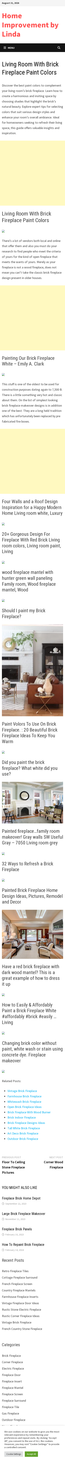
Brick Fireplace (11, 1356)
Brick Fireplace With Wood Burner (29, 1112)
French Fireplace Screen (17, 1284)
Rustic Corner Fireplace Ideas (21, 1316)
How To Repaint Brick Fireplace (23, 1244)
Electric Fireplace (13, 1368)
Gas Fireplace (10, 1413)
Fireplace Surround (14, 1401)
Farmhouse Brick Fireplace (24, 1096)
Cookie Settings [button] (13, 1454)
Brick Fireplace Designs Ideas (26, 1123)
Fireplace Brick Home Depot (21, 1198)
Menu (11, 47)
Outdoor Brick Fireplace (22, 1139)
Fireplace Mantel (12, 1388)
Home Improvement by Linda (30, 25)
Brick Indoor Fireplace (21, 1117)
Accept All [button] (31, 1454)
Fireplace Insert (12, 1381)
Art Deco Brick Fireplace (22, 1133)
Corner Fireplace (12, 1362)
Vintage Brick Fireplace (22, 1091)
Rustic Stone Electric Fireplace (21, 1310)
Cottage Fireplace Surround (19, 1277)
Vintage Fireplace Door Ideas (20, 1303)
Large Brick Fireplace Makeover (23, 1214)
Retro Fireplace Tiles (15, 1271)
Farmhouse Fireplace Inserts (20, 1297)
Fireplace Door (11, 1375)
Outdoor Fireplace (13, 1420)
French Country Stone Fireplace (22, 1329)
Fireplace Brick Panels (17, 1229)
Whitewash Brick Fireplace (24, 1102)
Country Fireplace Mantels (19, 1290)
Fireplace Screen (12, 1394)
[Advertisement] (32, 173)
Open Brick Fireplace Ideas (24, 1107)
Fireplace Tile (10, 1407)
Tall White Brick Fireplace (23, 1128)
